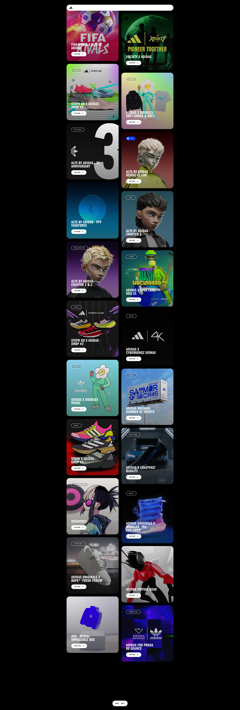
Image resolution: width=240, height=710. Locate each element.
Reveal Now (77, 646)
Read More (77, 54)
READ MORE (77, 291)
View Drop (132, 595)
